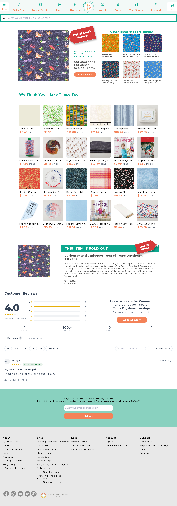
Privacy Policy (79, 441)
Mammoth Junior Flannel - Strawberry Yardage (100, 192)
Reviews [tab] (14, 337)
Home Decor (44, 453)
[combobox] (88, 18)
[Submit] (4, 18)
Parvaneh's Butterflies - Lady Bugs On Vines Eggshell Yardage (53, 128)
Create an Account (116, 445)
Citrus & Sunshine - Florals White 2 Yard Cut (147, 224)
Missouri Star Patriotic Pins (53, 192)
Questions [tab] (35, 337)
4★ (16, 348)
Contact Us (146, 441)
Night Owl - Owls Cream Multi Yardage (76, 160)
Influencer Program (14, 468)
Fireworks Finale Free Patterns (49, 477)
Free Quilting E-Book (49, 482)
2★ (33, 348)
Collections (43, 468)
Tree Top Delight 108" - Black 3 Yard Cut (100, 160)
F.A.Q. (143, 449)
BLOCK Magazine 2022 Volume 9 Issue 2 (124, 160)
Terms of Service (80, 445)
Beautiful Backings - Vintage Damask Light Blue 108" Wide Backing (147, 192)
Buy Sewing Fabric (47, 449)
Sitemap (144, 453)
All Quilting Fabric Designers (53, 464)
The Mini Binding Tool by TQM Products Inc (29, 224)
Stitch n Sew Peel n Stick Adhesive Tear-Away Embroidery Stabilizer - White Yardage (124, 224)
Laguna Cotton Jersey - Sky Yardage (76, 224)
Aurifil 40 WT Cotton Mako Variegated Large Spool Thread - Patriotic (29, 160)
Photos (54, 348)
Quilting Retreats (12, 449)
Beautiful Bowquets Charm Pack (53, 224)
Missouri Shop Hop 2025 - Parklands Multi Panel (76, 128)
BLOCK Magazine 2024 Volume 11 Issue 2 (100, 224)
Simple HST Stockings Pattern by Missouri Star (147, 160)
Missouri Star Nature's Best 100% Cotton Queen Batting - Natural (147, 128)
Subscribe (42, 445)
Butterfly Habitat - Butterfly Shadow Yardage (76, 192)
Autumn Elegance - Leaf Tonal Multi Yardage (100, 128)
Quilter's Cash (10, 441)
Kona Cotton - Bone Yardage (29, 128)
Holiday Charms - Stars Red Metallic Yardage (29, 192)
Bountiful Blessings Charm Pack (53, 160)
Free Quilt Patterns (48, 472)
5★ (8, 348)
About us (8, 457)
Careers (7, 445)
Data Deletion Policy (83, 449)
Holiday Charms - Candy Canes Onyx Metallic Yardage (124, 192)
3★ (24, 348)
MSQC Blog (9, 464)
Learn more (84, 74)
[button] (4, 6)
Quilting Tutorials (12, 460)
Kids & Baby (43, 457)
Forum (6, 453)
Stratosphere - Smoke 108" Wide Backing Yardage (124, 128)
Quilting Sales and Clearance (53, 441)
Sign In (109, 441)
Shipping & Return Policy (154, 445)
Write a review (132, 319)
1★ (41, 348)
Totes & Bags (44, 460)
